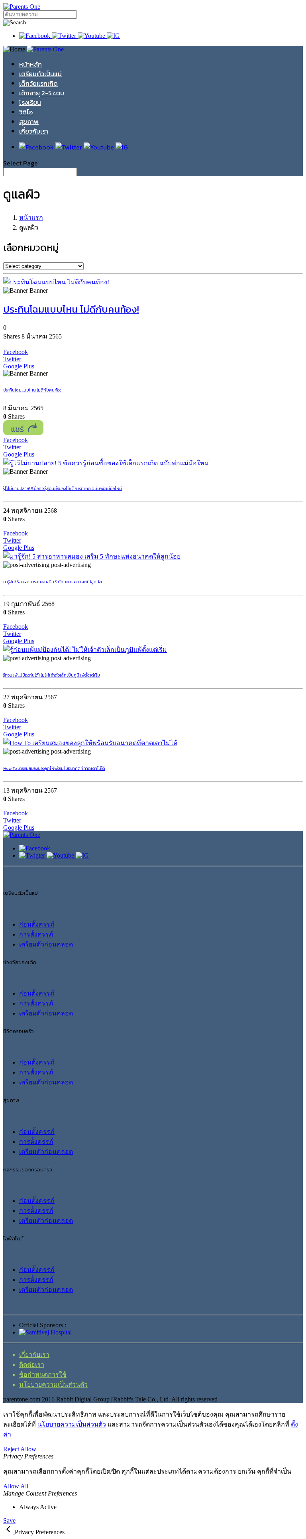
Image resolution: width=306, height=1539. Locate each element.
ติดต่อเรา (31, 1364)
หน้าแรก (31, 217)
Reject (11, 1449)
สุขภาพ (29, 121)
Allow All (15, 1486)
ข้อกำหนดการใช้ (43, 1374)
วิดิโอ (26, 112)
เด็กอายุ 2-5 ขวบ (41, 93)
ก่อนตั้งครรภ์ (37, 924)
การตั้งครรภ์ (36, 934)
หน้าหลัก (30, 64)
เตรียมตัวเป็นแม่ (40, 74)
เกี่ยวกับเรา (33, 131)
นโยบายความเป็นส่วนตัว (53, 1384)
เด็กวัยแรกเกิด (38, 83)
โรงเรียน (30, 102)
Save (9, 1520)
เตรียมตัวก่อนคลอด (46, 944)
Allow (28, 1449)
